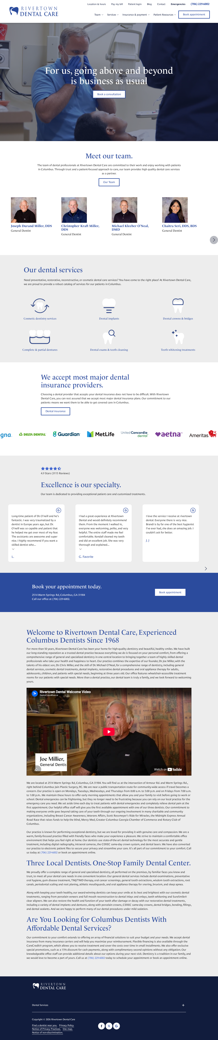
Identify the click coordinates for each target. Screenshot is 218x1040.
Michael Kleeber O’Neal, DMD (130, 227)
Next (214, 240)
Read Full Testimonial (13, 548)
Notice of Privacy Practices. (46, 1029)
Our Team (109, 182)
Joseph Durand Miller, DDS (31, 226)
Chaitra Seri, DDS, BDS (179, 226)
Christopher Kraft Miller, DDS (80, 227)
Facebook (101, 1026)
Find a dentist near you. (44, 1025)
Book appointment (194, 14)
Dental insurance (55, 411)
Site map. (68, 1029)
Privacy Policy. (66, 1025)
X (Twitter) (109, 1026)
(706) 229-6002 (60, 599)
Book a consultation (109, 94)
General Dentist (21, 230)
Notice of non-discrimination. (47, 1032)
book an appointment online (78, 852)
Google (116, 1026)
